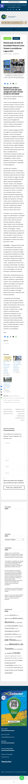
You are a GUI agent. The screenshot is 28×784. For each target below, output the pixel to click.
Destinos (7, 38)
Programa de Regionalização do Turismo (13, 656)
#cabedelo (7, 615)
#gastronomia (9, 618)
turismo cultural (13, 667)
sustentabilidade (9, 665)
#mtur (15, 618)
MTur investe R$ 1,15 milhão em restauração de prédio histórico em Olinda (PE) (17, 365)
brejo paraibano (12, 626)
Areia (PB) (19, 622)
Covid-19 (16, 631)
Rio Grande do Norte (9, 660)
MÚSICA (15, 649)
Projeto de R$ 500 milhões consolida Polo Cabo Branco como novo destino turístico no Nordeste (14, 597)
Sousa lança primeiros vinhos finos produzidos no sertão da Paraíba (14, 590)
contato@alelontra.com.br (7, 737)
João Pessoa (10, 639)
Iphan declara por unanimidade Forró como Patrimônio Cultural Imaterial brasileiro (7, 367)
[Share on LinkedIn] (7, 83)
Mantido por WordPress (6, 772)
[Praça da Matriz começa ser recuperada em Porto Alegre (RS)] (8, 379)
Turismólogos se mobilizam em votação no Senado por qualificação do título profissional (14, 562)
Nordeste (20, 649)
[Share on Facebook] (5, 83)
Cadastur (21, 626)
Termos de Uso (5, 757)
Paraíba (16, 653)
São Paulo (20, 665)
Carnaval (16, 628)
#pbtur (20, 618)
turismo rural (13, 670)
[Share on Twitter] (10, 83)
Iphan (5, 400)
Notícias (16, 38)
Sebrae (16, 660)
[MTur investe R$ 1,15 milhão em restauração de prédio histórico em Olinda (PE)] (17, 358)
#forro (17, 615)
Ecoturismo (19, 634)
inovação (19, 636)
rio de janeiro (20, 658)
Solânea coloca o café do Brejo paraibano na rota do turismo (14, 556)
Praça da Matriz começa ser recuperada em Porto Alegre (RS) (7, 385)
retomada (14, 658)
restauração (17, 400)
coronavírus (9, 631)
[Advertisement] (14, 519)
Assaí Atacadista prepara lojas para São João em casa (8, 411)
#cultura (12, 615)
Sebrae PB (12, 663)
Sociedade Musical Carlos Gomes (12, 402)
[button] (2, 6)
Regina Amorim (8, 658)
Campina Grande (9, 628)
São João (16, 665)
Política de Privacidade (6, 754)
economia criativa (11, 634)
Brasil (6, 626)
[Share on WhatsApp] (16, 83)
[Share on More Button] (14, 782)
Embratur (7, 636)
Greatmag (18, 772)
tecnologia (7, 667)
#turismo (10, 396)
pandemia (10, 653)
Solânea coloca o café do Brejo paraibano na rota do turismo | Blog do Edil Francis (14, 554)
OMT (6, 653)
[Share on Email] (13, 83)
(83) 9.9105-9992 (5, 734)
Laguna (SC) (10, 400)
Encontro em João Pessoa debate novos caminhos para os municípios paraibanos (14, 582)
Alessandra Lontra (8, 53)
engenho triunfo (12, 636)
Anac (15, 622)
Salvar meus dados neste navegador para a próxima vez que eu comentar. (14, 481)
